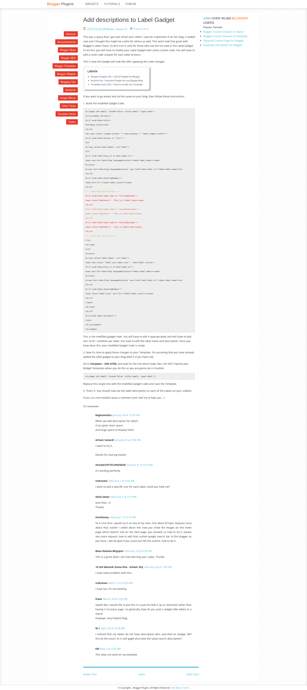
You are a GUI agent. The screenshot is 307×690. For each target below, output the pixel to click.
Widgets (92, 4)
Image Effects (68, 97)
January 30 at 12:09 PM (126, 415)
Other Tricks (69, 105)
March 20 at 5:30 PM (115, 599)
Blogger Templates (65, 65)
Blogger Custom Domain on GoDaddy (225, 36)
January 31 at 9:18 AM (140, 465)
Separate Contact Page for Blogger (223, 40)
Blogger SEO (68, 57)
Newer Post (90, 674)
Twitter (72, 121)
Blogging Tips (68, 81)
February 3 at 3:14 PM (123, 496)
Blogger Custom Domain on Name (223, 31)
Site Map (175, 687)
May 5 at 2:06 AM (110, 648)
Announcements (66, 42)
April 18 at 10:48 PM (113, 628)
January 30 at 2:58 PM (128, 440)
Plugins (60, 4)
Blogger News (68, 49)
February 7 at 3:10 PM (123, 517)
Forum (130, 4)
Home (141, 674)
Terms (186, 687)
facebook (70, 89)
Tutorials (112, 4)
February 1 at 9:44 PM (121, 481)
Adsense (71, 34)
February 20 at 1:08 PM (158, 567)
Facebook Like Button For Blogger (223, 45)
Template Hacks (67, 113)
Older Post (192, 674)
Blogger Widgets (66, 73)
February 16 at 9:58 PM (138, 551)
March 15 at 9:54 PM (121, 583)
